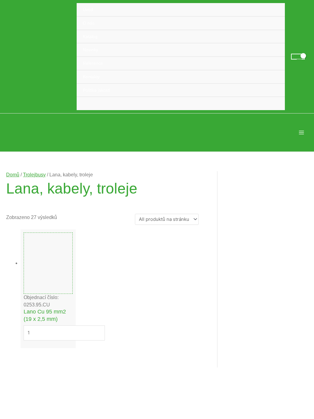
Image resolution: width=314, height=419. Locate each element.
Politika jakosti (96, 90)
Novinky (90, 49)
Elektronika (259, 288)
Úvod (88, 9)
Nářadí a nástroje (253, 341)
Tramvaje (245, 216)
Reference (93, 63)
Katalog (90, 36)
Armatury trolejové (266, 248)
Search (293, 176)
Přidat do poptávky (36, 355)
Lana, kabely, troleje (269, 319)
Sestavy (256, 309)
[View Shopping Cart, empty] (298, 57)
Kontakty (91, 76)
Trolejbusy (31, 174)
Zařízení (256, 329)
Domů (12, 174)
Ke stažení (246, 353)
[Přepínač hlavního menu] (301, 132)
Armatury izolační (265, 237)
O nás (88, 23)
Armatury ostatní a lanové (273, 258)
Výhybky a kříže (264, 298)
